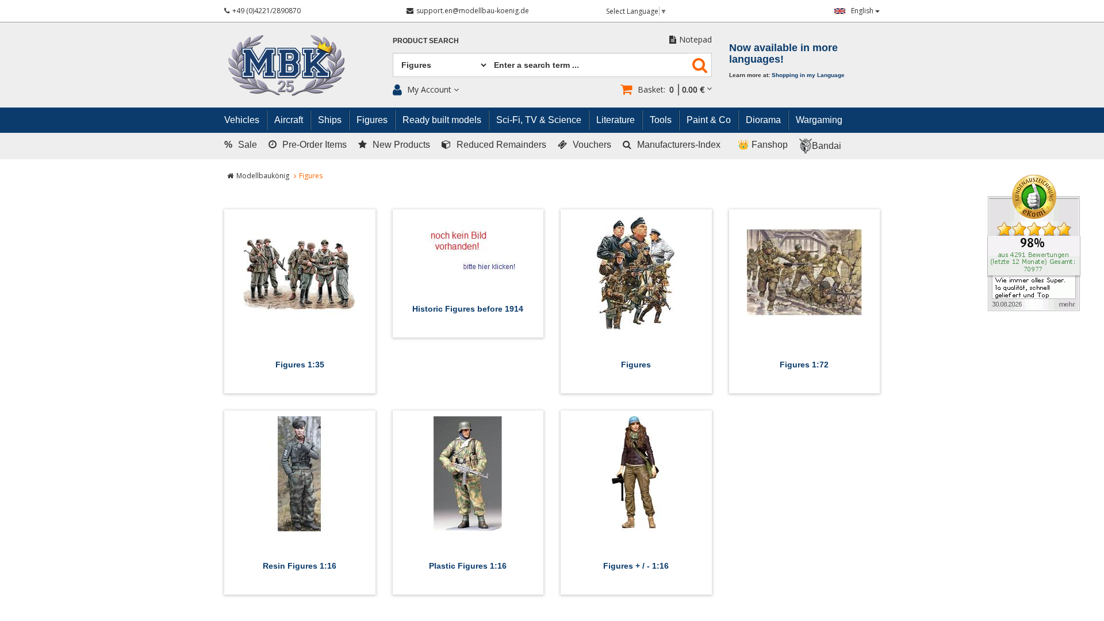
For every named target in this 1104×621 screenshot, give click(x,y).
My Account (429, 89)
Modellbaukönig (262, 176)
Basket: (671, 89)
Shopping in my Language (808, 75)
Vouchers (592, 145)
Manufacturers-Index (678, 145)
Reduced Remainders (501, 145)
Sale (240, 145)
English (863, 11)
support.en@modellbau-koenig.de (472, 11)
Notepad (695, 39)
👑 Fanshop (763, 145)
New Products (401, 145)
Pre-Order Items (314, 145)
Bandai (826, 146)
